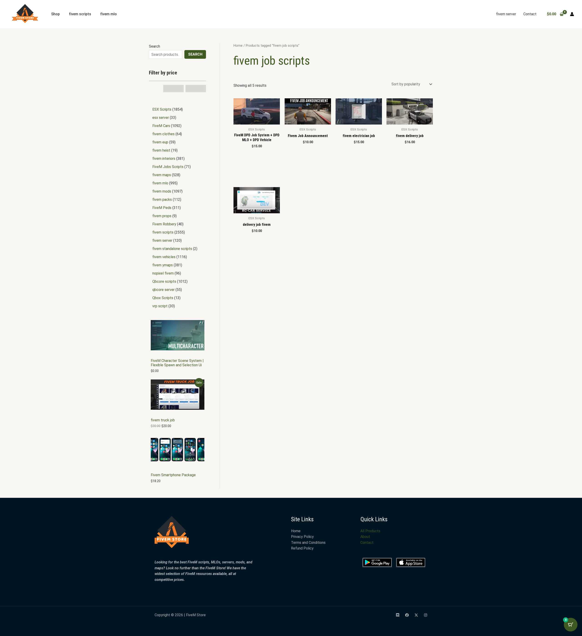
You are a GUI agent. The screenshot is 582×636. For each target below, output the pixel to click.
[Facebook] (407, 615)
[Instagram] (425, 615)
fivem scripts (80, 14)
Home (238, 45)
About (365, 536)
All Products (370, 531)
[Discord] (397, 615)
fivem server (506, 14)
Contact (530, 14)
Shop (55, 14)
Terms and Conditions (308, 542)
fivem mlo (108, 14)
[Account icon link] (572, 14)
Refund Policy (302, 548)
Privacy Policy (302, 536)
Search (154, 46)
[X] (416, 615)
